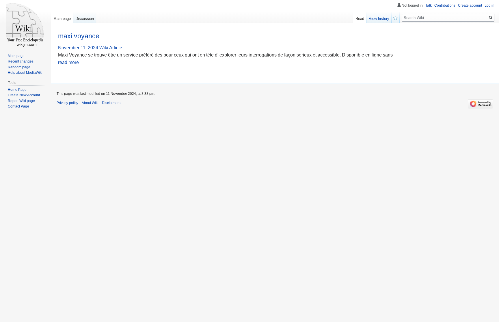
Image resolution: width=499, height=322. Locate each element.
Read (359, 18)
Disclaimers (111, 103)
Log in (489, 5)
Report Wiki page (21, 101)
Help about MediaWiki (25, 73)
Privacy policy (67, 103)
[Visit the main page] (25, 23)
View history (379, 18)
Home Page (17, 90)
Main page (62, 18)
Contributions (444, 5)
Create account (470, 5)
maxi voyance (78, 36)
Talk (428, 5)
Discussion (84, 18)
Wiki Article (110, 47)
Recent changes (20, 61)
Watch (396, 17)
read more (68, 62)
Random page (19, 67)
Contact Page (18, 106)
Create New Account (24, 95)
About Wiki (90, 103)
